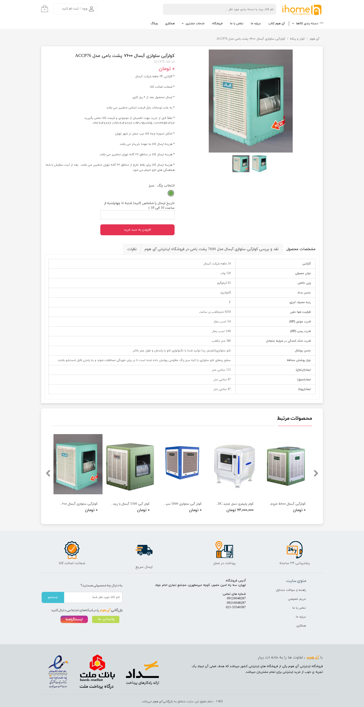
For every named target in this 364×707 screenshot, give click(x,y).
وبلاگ (154, 24)
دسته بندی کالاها (307, 24)
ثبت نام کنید (70, 9)
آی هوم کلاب (276, 24)
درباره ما (256, 24)
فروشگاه (217, 24)
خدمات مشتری (195, 24)
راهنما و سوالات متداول (291, 590)
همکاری (170, 24)
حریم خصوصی (297, 599)
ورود (84, 9)
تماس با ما (236, 24)
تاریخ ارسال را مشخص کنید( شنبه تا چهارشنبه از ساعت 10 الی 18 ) (139, 205)
